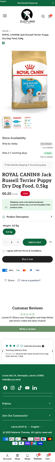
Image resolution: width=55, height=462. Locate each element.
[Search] (43, 16)
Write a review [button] (27, 328)
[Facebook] (5, 388)
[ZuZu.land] (27, 16)
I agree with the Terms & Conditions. (24, 250)
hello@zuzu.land (11, 379)
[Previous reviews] (2, 351)
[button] (27, 217)
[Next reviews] (52, 351)
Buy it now (27, 259)
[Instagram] (13, 388)
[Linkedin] (35, 388)
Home (5, 30)
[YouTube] (27, 388)
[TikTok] (20, 388)
